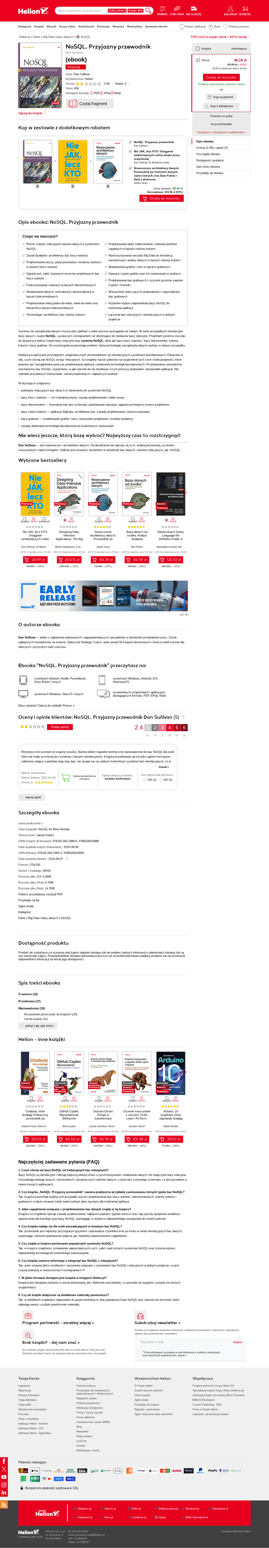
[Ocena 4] (90, 84)
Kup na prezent (223, 97)
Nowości (118, 26)
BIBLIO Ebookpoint (204, 1399)
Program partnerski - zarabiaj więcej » (58, 1322)
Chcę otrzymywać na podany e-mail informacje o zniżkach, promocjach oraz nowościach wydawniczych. (181, 1354)
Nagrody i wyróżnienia (147, 1409)
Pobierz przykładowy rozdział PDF (40, 894)
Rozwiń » (164, 767)
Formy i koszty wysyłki (89, 1412)
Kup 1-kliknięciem (222, 106)
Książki (39, 26)
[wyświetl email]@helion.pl (90, 1535)
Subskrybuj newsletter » (157, 1322)
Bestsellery (134, 26)
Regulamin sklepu (86, 1398)
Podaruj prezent (239, 26)
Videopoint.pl (85, 1517)
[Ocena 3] (86, 84)
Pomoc (67, 705)
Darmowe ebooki (156, 26)
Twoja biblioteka (27, 1399)
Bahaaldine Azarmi (167, 547)
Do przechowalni (221, 124)
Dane (21, 918)
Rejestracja (24, 1390)
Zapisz (237, 1342)
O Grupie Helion (143, 1385)
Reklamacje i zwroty (87, 1450)
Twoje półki (24, 1404)
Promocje (103, 26)
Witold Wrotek (170, 1126)
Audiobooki (86, 26)
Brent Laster (69, 1126)
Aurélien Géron (137, 1126)
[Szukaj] (148, 11)
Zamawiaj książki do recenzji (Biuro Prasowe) (218, 1395)
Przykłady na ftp (28, 900)
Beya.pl (109, 1517)
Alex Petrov (137, 547)
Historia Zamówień (28, 1395)
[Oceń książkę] (89, 83)
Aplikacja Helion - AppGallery (34, 1433)
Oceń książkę (142, 1395)
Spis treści (208, 166)
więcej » (182, 1355)
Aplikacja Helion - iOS (30, 1428)
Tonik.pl (246, 1531)
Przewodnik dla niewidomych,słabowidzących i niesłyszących (94, 1392)
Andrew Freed (28, 1126)
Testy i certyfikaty (28, 1418)
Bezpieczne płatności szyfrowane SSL (52, 1488)
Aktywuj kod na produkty (32, 1409)
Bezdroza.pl (192, 1508)
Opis (204, 141)
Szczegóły (208, 154)
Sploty (162, 1517)
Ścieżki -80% (135, 10)
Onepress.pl (84, 1508)
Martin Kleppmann (65, 547)
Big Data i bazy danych (43, 918)
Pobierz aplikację (195, 26)
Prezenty (23, 1414)
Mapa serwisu (84, 1436)
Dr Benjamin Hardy (159, 162)
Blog (79, 1426)
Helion (89, 78)
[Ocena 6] (99, 84)
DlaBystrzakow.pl (168, 1508)
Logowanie (24, 1385)
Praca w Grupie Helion (205, 1409)
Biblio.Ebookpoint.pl (197, 1517)
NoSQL (66, 918)
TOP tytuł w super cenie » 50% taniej (218, 37)
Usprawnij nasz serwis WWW (93, 1422)
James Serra (140, 183)
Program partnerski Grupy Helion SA (213, 1385)
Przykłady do (209, 173)
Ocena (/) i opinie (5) (212, 147)
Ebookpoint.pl (220, 1508)
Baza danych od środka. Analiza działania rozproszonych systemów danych (137, 539)
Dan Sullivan (82, 74)
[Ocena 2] (81, 84)
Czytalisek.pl (139, 1517)
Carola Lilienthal (98, 1126)
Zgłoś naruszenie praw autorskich (153, 1414)
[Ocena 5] (94, 84)
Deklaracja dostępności (89, 1407)
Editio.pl (136, 1508)
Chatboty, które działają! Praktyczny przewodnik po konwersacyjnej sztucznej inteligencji (35, 1118)
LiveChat (81, 1440)
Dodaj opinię (60, 727)
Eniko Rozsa (44, 1126)
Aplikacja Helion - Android (32, 1423)
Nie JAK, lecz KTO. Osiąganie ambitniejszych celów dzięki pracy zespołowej (157, 155)
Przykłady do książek (146, 1404)
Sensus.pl (110, 1508)
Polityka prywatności (88, 1403)
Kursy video (67, 26)
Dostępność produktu (210, 160)
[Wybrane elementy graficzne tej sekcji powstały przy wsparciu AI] (186, 614)
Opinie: (120, 83)
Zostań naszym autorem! (148, 1390)
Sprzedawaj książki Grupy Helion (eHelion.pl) (218, 1390)
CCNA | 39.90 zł (117, 10)
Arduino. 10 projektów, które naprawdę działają (170, 1115)
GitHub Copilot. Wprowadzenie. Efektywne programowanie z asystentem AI (69, 1118)
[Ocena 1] (77, 84)
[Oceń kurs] (32, 726)
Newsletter (82, 1431)
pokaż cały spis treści (39, 1025)
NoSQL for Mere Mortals (54, 829)
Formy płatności (85, 1417)
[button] (185, 492)
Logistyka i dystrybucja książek (211, 1414)
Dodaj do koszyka (221, 77)
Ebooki (51, 26)
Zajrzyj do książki (30, 113)
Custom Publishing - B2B (207, 1404)
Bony (217, 26)
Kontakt (80, 1445)
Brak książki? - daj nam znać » (51, 1342)
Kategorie (24, 26)
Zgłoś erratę (26, 906)
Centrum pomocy (86, 1385)
